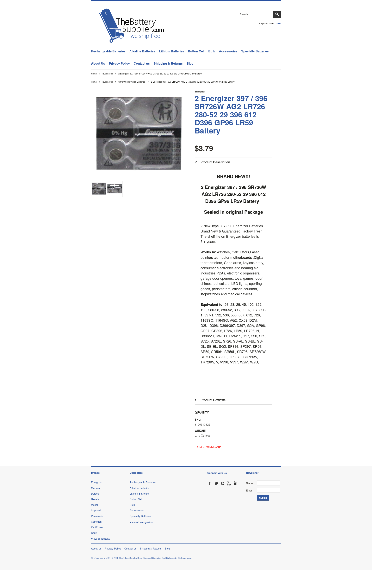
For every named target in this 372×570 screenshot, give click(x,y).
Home (94, 73)
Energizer (200, 91)
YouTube (229, 483)
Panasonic (97, 516)
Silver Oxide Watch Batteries (131, 81)
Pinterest (223, 483)
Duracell (95, 493)
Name (249, 483)
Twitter (216, 483)
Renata (95, 499)
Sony (94, 533)
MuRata (95, 488)
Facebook (210, 483)
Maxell (94, 505)
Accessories (228, 51)
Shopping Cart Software (163, 557)
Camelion (96, 521)
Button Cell (196, 51)
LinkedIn (235, 483)
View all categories (141, 522)
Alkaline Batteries (142, 51)
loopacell (96, 510)
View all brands (100, 539)
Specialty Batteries (255, 51)
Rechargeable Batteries (108, 51)
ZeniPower (97, 527)
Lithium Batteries (171, 51)
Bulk (211, 51)
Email (249, 490)
